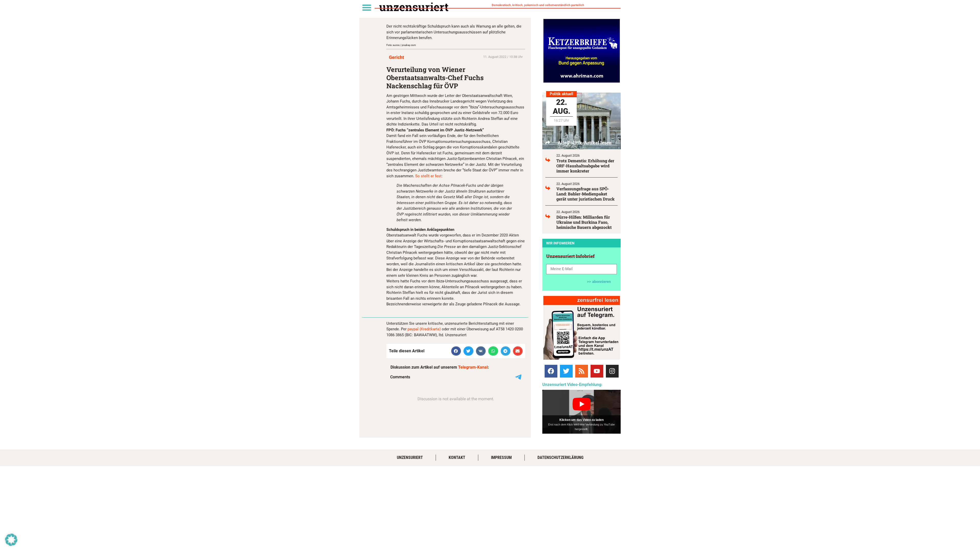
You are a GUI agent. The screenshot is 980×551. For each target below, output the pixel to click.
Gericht (396, 57)
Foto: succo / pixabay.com (401, 45)
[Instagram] (612, 371)
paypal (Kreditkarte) (424, 329)
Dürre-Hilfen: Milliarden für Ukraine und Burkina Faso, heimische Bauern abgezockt (584, 222)
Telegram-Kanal (473, 367)
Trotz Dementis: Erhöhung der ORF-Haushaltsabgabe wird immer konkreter (585, 165)
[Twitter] (566, 371)
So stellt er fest (428, 176)
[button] (366, 7)
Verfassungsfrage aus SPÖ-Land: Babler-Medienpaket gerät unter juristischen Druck (585, 194)
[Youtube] (597, 371)
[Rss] (581, 371)
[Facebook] (551, 371)
